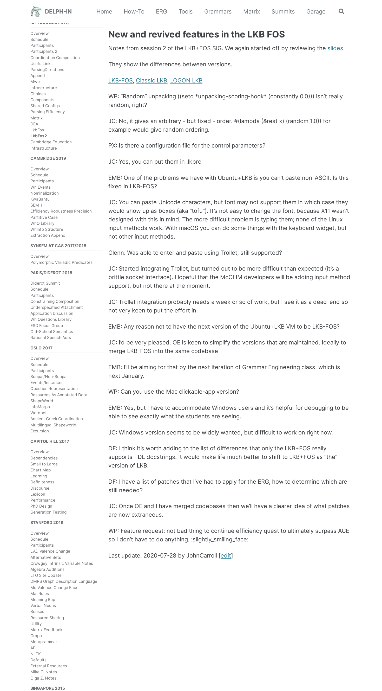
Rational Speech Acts (50, 337)
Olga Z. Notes (43, 678)
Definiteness (42, 481)
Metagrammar (43, 641)
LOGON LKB (186, 80)
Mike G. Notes (43, 671)
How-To (134, 11)
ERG (161, 11)
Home (104, 11)
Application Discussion (51, 313)
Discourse (39, 487)
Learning (38, 476)
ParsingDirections (47, 69)
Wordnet (38, 412)
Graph (36, 635)
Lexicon (37, 494)
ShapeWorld (41, 400)
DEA (34, 123)
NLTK (35, 653)
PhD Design (41, 506)
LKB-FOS (120, 80)
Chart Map (40, 470)
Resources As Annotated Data (58, 394)
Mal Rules (39, 593)
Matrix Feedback (46, 629)
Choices (38, 93)
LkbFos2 (38, 135)
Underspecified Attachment (56, 307)
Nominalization (44, 193)
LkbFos (37, 129)
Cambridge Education (51, 141)
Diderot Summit (45, 283)
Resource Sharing (47, 617)
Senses (37, 611)
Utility (36, 623)
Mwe (35, 81)
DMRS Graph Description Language (63, 581)
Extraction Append (47, 235)
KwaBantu (40, 199)
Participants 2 (43, 51)
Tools (186, 11)
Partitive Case (44, 217)
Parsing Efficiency (47, 111)
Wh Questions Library (51, 319)
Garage (316, 11)
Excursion (39, 430)
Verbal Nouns (43, 605)
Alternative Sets (45, 557)
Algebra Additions (47, 569)
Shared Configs (45, 105)
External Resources (48, 665)
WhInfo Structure (46, 229)
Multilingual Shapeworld (53, 425)
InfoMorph (40, 406)
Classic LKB (151, 80)
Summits (283, 11)
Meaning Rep (42, 599)
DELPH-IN (58, 11)
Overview (39, 33)
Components (42, 99)
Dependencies (44, 457)
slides (335, 48)
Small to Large (44, 464)
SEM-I (36, 205)
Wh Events (40, 186)
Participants (42, 45)
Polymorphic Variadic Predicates (61, 262)
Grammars (218, 11)
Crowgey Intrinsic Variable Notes (61, 563)
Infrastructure (43, 87)
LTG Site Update (46, 575)
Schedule (39, 39)
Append (37, 75)
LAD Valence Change (50, 551)
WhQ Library (42, 223)
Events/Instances (46, 382)
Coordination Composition (55, 57)
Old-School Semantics (51, 331)
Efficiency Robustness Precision (61, 211)
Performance (42, 500)
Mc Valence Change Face (54, 587)
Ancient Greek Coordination (56, 418)
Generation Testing (48, 512)
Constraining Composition (54, 301)
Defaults (38, 659)
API (33, 647)
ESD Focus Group (46, 325)
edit (226, 555)
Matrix (251, 11)
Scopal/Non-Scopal (49, 376)
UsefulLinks (41, 63)
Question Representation (54, 388)
